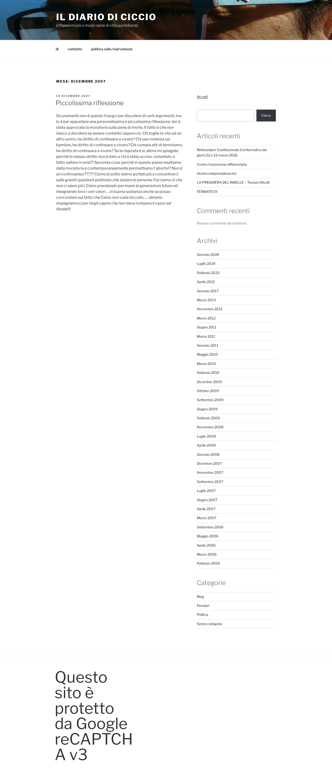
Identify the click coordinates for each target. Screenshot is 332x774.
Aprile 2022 (206, 282)
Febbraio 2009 (208, 418)
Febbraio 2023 (208, 273)
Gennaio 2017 (207, 291)
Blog (200, 596)
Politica (202, 614)
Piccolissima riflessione (90, 103)
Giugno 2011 (206, 327)
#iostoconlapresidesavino (216, 173)
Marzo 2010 (206, 363)
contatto (75, 49)
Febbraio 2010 (208, 372)
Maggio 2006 (207, 536)
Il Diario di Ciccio (106, 17)
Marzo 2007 (206, 518)
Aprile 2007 (206, 509)
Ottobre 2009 (208, 391)
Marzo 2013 (206, 300)
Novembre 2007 (210, 472)
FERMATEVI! (207, 191)
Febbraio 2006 (208, 563)
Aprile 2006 (206, 545)
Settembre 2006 (210, 527)
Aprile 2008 (206, 445)
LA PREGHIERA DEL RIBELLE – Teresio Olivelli (233, 182)
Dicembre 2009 (209, 382)
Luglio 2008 (206, 436)
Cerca (266, 115)
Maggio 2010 (207, 354)
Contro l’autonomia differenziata (222, 164)
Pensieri (203, 605)
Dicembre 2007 (209, 463)
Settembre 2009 (210, 400)
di (57, 49)
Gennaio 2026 (208, 254)
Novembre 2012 (209, 309)
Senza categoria (209, 624)
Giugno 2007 (207, 500)
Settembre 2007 (210, 482)
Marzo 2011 (206, 336)
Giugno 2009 (207, 409)
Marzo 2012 (206, 318)
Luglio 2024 (206, 263)
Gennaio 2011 (207, 345)
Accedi (202, 97)
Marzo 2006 (207, 554)
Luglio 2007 (206, 491)
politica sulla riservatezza (111, 49)
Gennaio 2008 (208, 454)
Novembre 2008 (210, 427)
